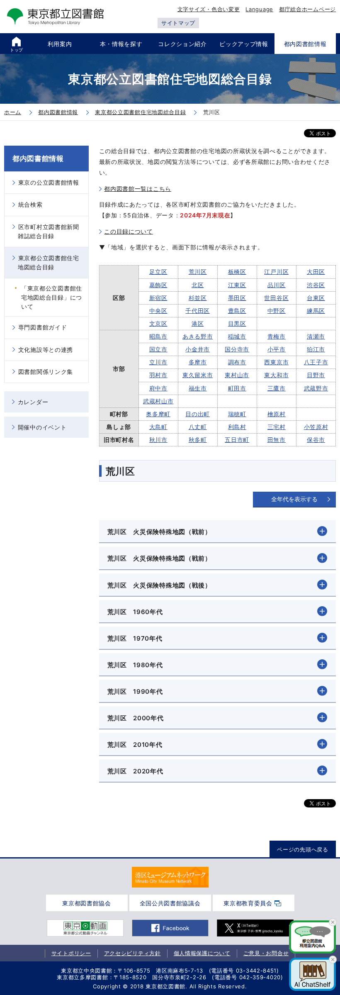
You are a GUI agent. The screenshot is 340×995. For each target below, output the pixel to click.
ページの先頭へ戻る (302, 849)
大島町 (158, 426)
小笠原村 (316, 426)
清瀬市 (316, 336)
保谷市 (316, 439)
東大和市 (276, 374)
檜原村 (276, 413)
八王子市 (316, 362)
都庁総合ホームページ (307, 9)
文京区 (158, 323)
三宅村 (276, 426)
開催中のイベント (42, 427)
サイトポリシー (71, 953)
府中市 (158, 388)
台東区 (316, 297)
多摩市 (198, 362)
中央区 (158, 310)
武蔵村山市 (158, 401)
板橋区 (237, 271)
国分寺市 (237, 349)
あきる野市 (197, 336)
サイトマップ (178, 23)
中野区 (276, 310)
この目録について (128, 231)
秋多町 (198, 439)
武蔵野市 (316, 388)
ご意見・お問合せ (266, 953)
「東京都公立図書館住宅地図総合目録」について (51, 297)
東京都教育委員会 (247, 903)
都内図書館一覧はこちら (137, 188)
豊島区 (237, 310)
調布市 (237, 362)
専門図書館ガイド (42, 327)
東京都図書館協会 (86, 903)
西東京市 (276, 362)
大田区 (316, 271)
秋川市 (158, 439)
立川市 (158, 362)
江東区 (237, 284)
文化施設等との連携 (45, 349)
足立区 (158, 271)
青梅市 (276, 336)
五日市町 (237, 439)
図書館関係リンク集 (45, 371)
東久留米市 (197, 374)
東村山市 (237, 374)
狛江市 (316, 349)
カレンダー (33, 401)
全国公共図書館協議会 (170, 903)
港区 (198, 323)
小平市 (276, 349)
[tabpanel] (170, 877)
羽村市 (158, 374)
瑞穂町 (237, 413)
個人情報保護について (202, 953)
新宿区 (158, 297)
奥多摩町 (158, 413)
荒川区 (198, 271)
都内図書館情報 (38, 158)
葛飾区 (158, 284)
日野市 (316, 374)
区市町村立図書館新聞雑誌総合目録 (48, 231)
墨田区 (237, 297)
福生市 (198, 388)
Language (259, 9)
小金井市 (197, 349)
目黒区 (237, 323)
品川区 (276, 284)
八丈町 (198, 426)
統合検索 (30, 204)
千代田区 (197, 310)
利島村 (237, 426)
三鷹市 (276, 388)
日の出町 (197, 413)
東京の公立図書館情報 (48, 182)
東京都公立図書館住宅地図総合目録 (48, 262)
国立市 (158, 349)
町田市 (237, 388)
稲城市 (237, 336)
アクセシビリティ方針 (132, 953)
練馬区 (316, 310)
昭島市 (158, 336)
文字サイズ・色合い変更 (208, 9)
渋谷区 (316, 284)
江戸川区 (276, 271)
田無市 (276, 439)
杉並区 (198, 297)
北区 (198, 284)
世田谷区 (276, 297)
